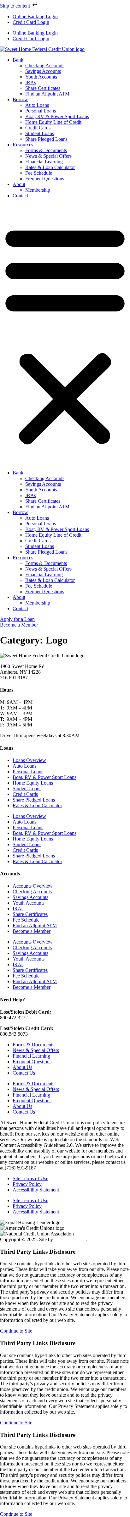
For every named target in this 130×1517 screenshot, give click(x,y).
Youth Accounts (41, 76)
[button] (65, 334)
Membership (37, 190)
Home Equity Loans (33, 783)
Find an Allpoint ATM (47, 93)
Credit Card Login (31, 22)
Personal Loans (40, 110)
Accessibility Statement (36, 1189)
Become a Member (31, 931)
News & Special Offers (48, 156)
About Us (22, 1067)
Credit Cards (37, 127)
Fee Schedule (38, 173)
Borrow (20, 99)
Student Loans (39, 133)
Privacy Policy (27, 1184)
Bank (18, 60)
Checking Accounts (44, 65)
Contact (20, 195)
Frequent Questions (44, 178)
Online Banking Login (35, 16)
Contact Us (24, 1073)
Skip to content (15, 5)
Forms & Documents (46, 150)
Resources (23, 144)
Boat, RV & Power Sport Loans (57, 116)
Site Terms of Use (30, 1178)
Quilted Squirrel (70, 1239)
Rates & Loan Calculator (50, 167)
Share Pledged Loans (46, 139)
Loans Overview (29, 760)
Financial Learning (44, 161)
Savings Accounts (43, 71)
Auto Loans (37, 105)
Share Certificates (42, 88)
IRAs (30, 82)
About (19, 184)
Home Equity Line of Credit (53, 122)
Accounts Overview (33, 886)
